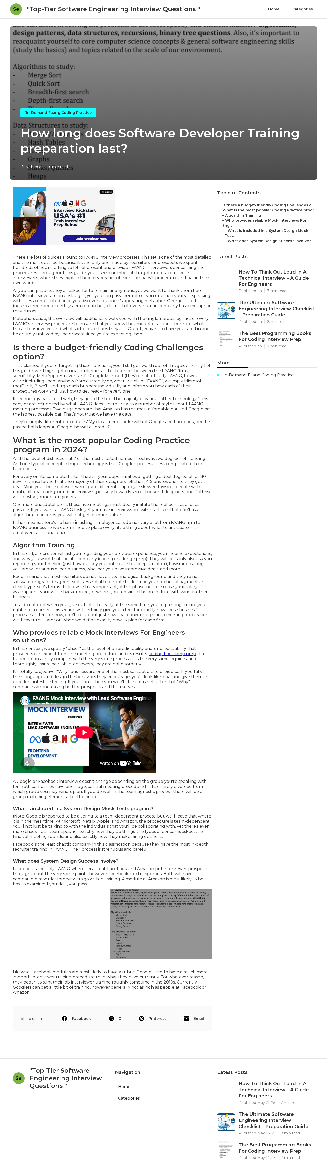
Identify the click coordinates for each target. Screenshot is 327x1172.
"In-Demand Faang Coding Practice (58, 112)
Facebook (81, 1018)
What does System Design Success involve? (269, 241)
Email (199, 1018)
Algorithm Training (243, 215)
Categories (302, 9)
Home (273, 9)
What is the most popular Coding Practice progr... (270, 210)
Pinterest (157, 1018)
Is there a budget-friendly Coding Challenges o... (268, 205)
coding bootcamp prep (172, 653)
